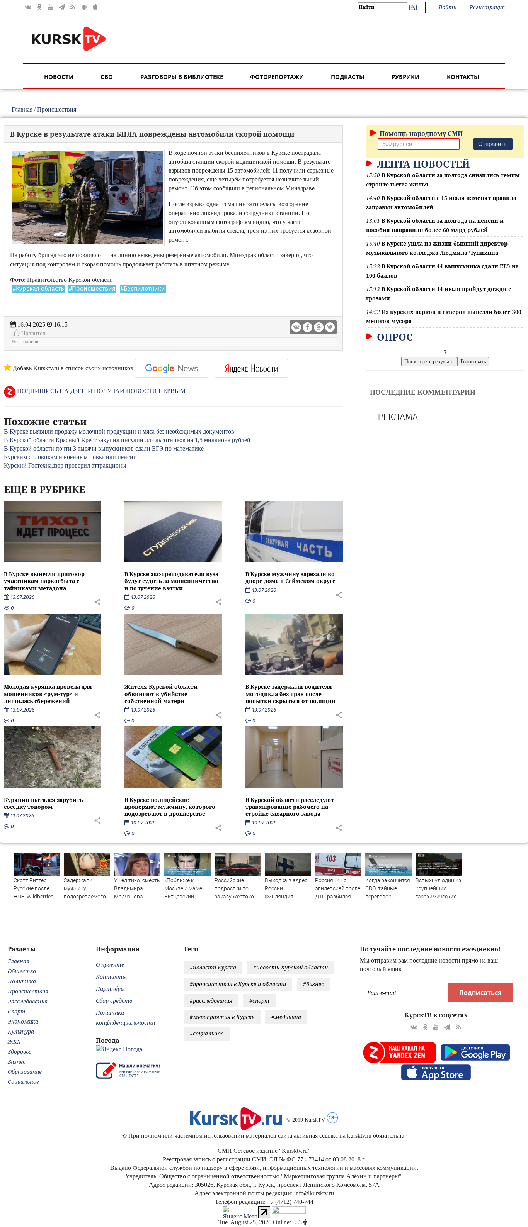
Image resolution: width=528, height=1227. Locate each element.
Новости (58, 77)
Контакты (463, 77)
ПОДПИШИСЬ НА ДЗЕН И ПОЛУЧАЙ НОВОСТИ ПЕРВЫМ (100, 391)
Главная (22, 109)
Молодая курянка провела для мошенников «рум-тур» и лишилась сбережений (48, 693)
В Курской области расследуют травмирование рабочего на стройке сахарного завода (289, 806)
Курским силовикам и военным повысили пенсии (70, 457)
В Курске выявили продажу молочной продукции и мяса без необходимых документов (119, 431)
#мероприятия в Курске (222, 1016)
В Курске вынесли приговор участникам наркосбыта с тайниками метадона (44, 580)
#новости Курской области (290, 967)
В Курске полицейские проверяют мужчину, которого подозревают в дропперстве (169, 806)
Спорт (17, 1011)
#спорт (259, 1000)
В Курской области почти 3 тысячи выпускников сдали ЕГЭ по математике (104, 448)
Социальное (23, 1081)
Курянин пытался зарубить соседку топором (43, 803)
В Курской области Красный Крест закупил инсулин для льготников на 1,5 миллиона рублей (127, 440)
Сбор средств (114, 1000)
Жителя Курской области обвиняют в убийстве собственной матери (161, 693)
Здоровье (19, 1051)
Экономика (23, 1021)
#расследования (211, 1000)
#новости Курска (213, 967)
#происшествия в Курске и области (238, 984)
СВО (106, 77)
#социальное (206, 1033)
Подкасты (347, 77)
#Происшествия (92, 289)
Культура (21, 1031)
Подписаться (480, 992)
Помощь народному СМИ (420, 133)
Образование (25, 1071)
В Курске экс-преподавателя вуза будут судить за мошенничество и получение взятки (171, 580)
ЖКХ (14, 1041)
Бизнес (17, 1061)
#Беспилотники (143, 289)
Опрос (393, 336)
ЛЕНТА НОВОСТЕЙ (422, 163)
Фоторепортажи (277, 77)
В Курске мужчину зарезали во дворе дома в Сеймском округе (290, 577)
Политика (22, 981)
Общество (22, 971)
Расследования (28, 1001)
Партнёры (110, 988)
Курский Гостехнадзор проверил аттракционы (65, 465)
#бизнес (313, 984)
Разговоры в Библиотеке (181, 77)
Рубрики (405, 77)
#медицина (286, 1016)
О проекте (110, 964)
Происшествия (56, 109)
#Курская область (38, 289)
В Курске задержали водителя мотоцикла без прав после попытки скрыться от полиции (290, 693)
